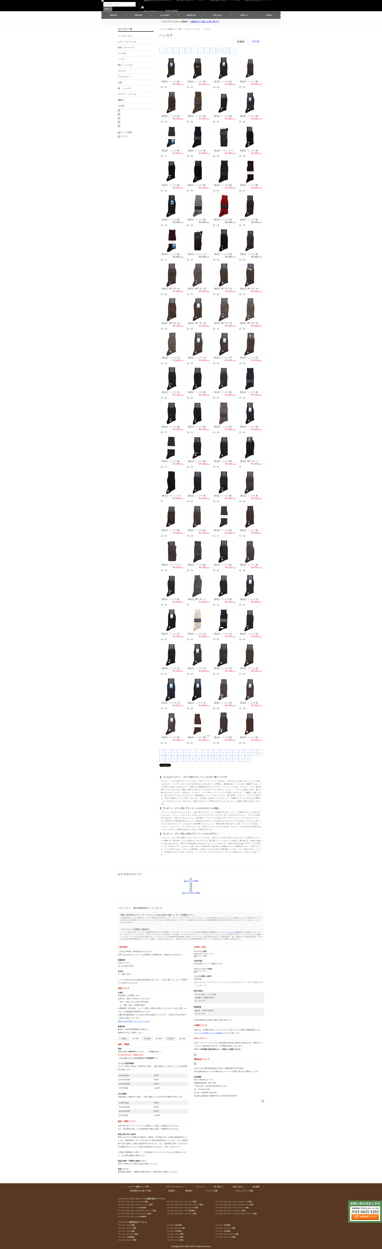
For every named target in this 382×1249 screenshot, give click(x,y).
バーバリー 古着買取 (223, 1231)
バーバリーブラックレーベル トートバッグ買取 (135, 1205)
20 (174, 759)
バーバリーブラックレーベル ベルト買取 (230, 1210)
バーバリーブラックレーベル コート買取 (182, 1213)
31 (242, 759)
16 (254, 752)
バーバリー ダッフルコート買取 (227, 1234)
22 (187, 759)
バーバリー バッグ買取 (175, 1240)
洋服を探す (113, 15)
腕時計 (121, 100)
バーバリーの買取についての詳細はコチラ (211, 1033)
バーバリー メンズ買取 (175, 1237)
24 (199, 759)
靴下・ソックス (125, 65)
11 (223, 752)
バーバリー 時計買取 (174, 1225)
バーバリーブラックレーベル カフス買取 (133, 1202)
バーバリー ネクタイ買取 (176, 1228)
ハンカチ (207, 29)
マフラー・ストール (127, 94)
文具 (120, 82)
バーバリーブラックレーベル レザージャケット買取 (137, 1210)
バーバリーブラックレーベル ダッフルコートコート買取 (236, 1213)
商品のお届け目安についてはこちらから (134, 1021)
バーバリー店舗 (211, 1191)
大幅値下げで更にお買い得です (204, 21)
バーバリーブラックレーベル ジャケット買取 (232, 1208)
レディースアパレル (127, 41)
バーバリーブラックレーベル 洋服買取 (132, 1216)
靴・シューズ (124, 88)
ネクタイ (122, 71)
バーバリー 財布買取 (223, 1225)
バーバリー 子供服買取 (126, 1237)
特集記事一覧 (191, 15)
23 (193, 759)
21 (180, 759)
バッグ (121, 59)
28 (223, 759)
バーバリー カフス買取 (126, 1225)
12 (229, 752)
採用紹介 (171, 1191)
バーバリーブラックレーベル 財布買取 (132, 1208)
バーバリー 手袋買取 (174, 1231)
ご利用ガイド (244, 15)
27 (217, 759)
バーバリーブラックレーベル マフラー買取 (182, 1208)
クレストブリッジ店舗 (244, 1191)
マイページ (200, 1187)
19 (168, 759)
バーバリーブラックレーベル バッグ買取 (182, 1202)
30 (236, 759)
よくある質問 (164, 15)
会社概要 (255, 1187)
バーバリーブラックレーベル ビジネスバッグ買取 (233, 1202)
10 (219, 50)
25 (205, 759)
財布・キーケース (126, 47)
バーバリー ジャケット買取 (225, 1228)
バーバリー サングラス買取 (128, 1234)
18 (162, 759)
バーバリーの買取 (233, 932)
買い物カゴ (218, 1187)
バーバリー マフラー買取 (127, 1228)
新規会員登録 (171, 11)
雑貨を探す (138, 15)
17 (260, 752)
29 (229, 759)
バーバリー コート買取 (175, 1234)
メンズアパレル (125, 36)
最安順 (255, 41)
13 (236, 752)
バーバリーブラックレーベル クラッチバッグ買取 (185, 1205)
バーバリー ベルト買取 (126, 1231)
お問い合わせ (217, 15)
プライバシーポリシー (175, 1187)
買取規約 (188, 1191)
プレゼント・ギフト (192, 29)
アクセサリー (124, 76)
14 (242, 752)
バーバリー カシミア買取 (127, 1240)
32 (226, 50)
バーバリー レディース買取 (225, 1237)
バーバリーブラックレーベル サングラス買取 (134, 1213)
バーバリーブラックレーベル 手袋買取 (181, 1210)
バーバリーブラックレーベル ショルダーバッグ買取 (234, 1205)
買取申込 (269, 15)
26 (211, 759)
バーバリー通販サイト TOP (170, 29)
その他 (121, 106)
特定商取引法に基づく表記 (140, 1191)
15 (248, 752)
